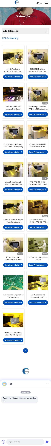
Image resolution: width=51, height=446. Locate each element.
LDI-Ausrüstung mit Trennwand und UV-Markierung (38, 296)
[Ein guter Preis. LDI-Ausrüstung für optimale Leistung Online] (38, 245)
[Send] (47, 442)
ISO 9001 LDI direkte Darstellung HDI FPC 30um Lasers (37, 70)
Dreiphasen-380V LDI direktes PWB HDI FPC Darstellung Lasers (38, 221)
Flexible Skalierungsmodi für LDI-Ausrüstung (13, 296)
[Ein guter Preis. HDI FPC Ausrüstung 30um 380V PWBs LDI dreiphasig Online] (13, 132)
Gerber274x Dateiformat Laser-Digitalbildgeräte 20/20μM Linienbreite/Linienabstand (13, 334)
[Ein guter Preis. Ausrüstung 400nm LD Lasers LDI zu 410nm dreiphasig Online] (13, 94)
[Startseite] (25, 374)
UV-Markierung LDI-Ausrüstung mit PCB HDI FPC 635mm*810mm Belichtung (13, 258)
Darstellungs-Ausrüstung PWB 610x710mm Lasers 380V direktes (38, 108)
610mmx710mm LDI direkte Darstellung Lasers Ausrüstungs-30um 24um (13, 221)
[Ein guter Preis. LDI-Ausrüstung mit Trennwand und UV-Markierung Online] (38, 282)
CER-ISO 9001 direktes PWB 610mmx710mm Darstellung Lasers (37, 145)
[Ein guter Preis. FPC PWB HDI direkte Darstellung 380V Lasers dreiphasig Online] (38, 169)
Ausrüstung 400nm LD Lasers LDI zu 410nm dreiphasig (13, 108)
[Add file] (3, 442)
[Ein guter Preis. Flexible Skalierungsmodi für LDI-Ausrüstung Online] (13, 282)
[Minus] (47, 383)
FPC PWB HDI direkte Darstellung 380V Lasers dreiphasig (38, 183)
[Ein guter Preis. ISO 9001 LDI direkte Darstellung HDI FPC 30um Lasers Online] (38, 56)
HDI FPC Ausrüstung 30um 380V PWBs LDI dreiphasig (13, 145)
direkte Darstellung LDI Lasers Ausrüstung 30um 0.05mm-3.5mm (13, 183)
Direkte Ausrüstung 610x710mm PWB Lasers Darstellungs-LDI (13, 70)
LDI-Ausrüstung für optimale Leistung (38, 258)
